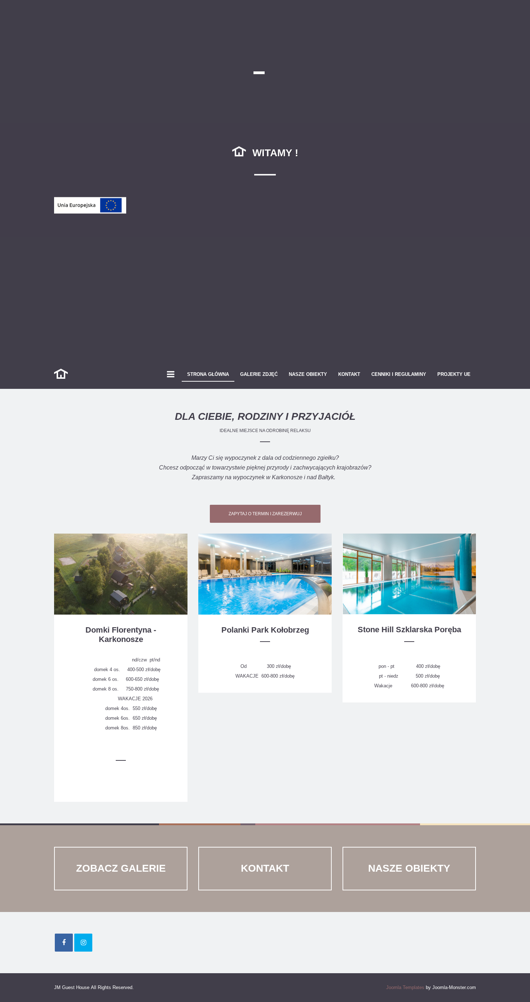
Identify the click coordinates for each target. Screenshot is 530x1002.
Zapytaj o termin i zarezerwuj (265, 513)
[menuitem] (208, 374)
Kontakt (265, 868)
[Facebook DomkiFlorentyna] (64, 943)
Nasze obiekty (409, 868)
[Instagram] (83, 943)
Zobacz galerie (121, 868)
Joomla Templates (405, 987)
